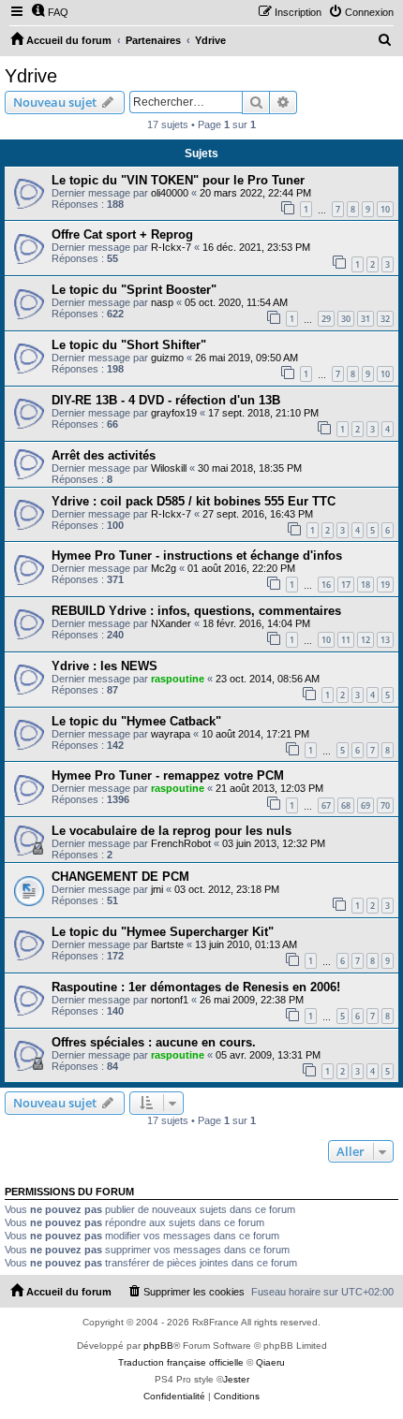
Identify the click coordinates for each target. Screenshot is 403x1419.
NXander (171, 623)
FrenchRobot (181, 843)
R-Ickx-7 (171, 247)
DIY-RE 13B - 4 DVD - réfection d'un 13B (166, 400)
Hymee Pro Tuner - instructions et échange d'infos (197, 556)
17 (346, 584)
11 (346, 640)
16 (326, 584)
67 (326, 805)
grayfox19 (174, 412)
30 (346, 319)
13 (385, 640)
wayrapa (170, 733)
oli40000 (169, 192)
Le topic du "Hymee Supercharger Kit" (163, 932)
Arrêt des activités (104, 455)
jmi (157, 889)
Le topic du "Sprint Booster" (134, 290)
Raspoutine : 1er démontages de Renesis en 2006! (196, 987)
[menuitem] (49, 12)
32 (385, 319)
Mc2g (163, 568)
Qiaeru (270, 1362)
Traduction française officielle (181, 1362)
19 (385, 584)
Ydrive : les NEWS (104, 666)
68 (346, 805)
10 (385, 209)
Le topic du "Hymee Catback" (136, 721)
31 (365, 319)
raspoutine (177, 678)
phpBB (158, 1345)
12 (365, 640)
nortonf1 (169, 999)
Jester (236, 1379)
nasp (162, 302)
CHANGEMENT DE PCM (120, 877)
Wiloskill (169, 468)
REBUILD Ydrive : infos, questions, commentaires (196, 611)
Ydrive (31, 76)
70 (385, 805)
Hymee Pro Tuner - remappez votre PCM (168, 775)
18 (365, 584)
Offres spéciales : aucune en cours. (154, 1042)
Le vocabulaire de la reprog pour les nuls (171, 831)
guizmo (167, 357)
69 (365, 805)
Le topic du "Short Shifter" (129, 345)
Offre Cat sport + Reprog (122, 234)
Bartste (167, 944)
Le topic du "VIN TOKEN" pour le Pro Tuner (178, 180)
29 (326, 319)
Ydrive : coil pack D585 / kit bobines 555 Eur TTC (194, 501)
